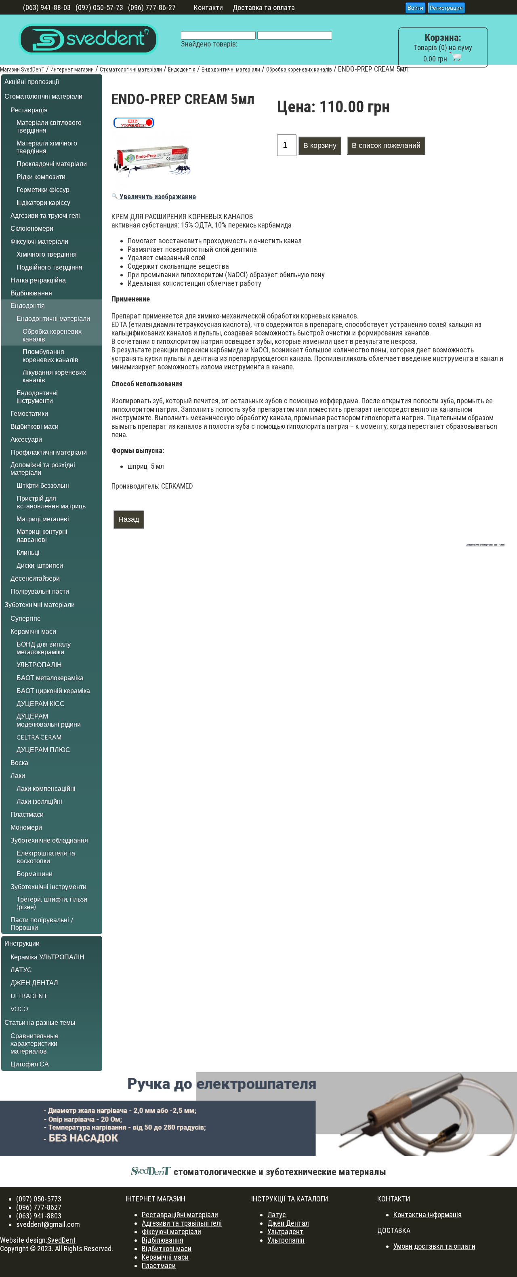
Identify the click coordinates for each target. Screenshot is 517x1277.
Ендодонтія (181, 69)
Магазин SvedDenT (22, 69)
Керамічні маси (165, 1257)
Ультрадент (285, 1231)
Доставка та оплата (264, 7)
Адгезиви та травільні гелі (182, 1223)
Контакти (208, 7)
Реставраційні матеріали (180, 1214)
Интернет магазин (72, 69)
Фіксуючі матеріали (171, 1231)
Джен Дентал (288, 1223)
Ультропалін (286, 1240)
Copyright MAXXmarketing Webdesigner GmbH (485, 545)
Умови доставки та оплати (434, 1246)
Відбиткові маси (166, 1248)
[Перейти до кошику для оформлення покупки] (455, 59)
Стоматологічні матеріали (131, 69)
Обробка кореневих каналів (299, 69)
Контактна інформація (427, 1214)
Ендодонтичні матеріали (231, 69)
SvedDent (61, 1240)
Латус (276, 1214)
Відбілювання (162, 1240)
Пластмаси (159, 1265)
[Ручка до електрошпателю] (258, 1114)
